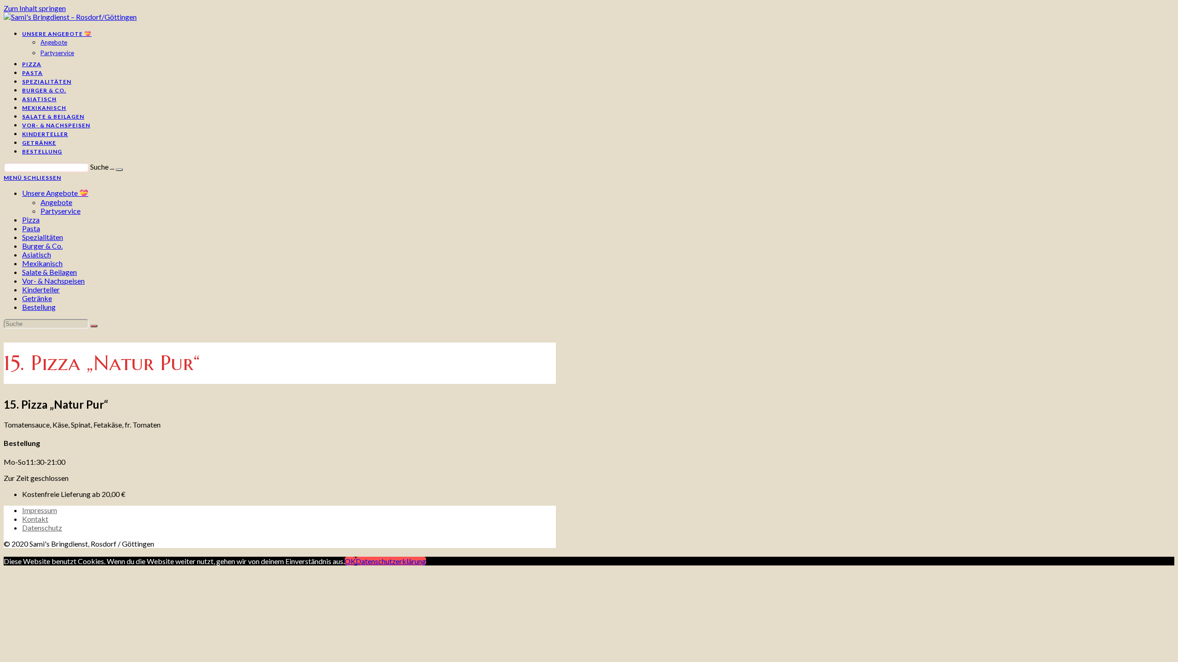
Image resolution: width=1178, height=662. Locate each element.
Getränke (37, 298)
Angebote (56, 202)
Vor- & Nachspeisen (53, 280)
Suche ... (102, 166)
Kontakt (35, 518)
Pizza (31, 219)
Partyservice (60, 210)
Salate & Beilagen (49, 272)
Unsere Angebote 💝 (55, 192)
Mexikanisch (42, 263)
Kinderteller (41, 289)
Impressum (39, 510)
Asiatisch (36, 254)
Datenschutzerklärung (391, 561)
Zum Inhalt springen (35, 8)
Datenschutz (42, 527)
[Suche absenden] (94, 326)
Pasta (31, 228)
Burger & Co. (42, 245)
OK (350, 561)
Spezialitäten (42, 237)
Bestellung (39, 306)
